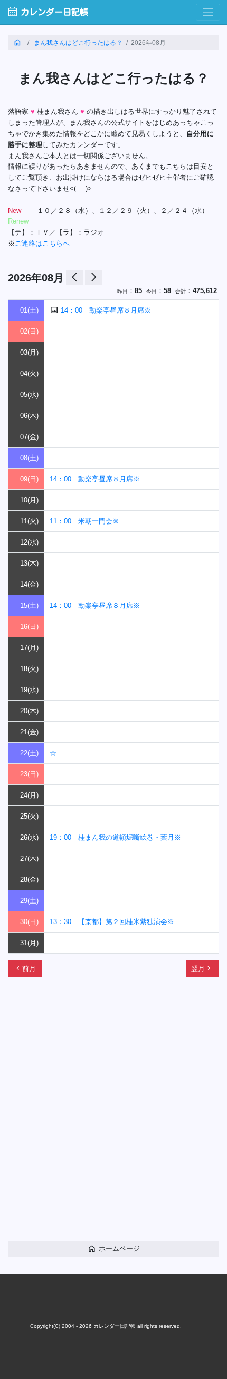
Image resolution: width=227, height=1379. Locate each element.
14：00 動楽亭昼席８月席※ (106, 310)
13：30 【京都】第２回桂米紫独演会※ (112, 922)
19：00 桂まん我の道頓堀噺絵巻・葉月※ (115, 837)
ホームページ (113, 1248)
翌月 (202, 968)
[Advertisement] (113, 1114)
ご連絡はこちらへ (42, 243)
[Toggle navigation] (208, 12)
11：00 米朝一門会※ (84, 521)
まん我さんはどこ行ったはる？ (78, 42)
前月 (25, 968)
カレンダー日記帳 (47, 11)
